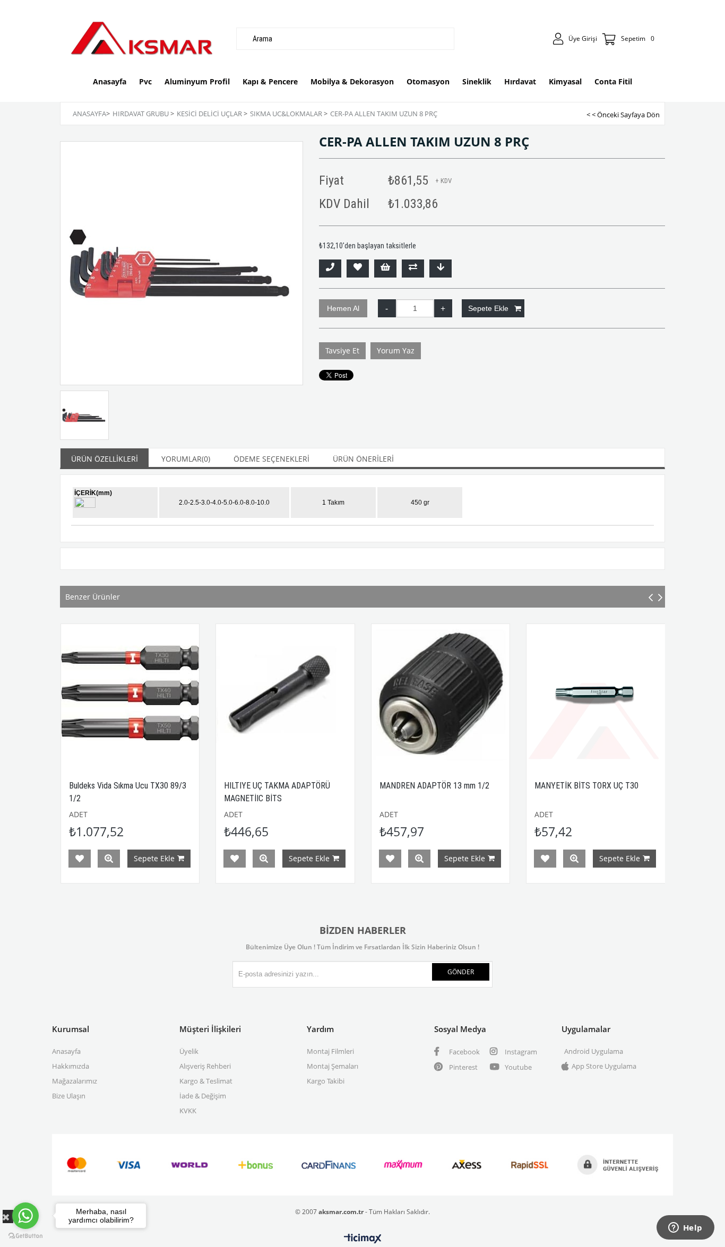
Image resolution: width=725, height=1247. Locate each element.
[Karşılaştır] (413, 268)
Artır (443, 308)
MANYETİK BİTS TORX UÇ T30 (475, 786)
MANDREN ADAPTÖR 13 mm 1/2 (323, 786)
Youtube (517, 1067)
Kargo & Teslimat (205, 1081)
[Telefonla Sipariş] (330, 268)
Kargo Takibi (325, 1081)
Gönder (460, 971)
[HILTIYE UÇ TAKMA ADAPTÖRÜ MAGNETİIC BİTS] (174, 693)
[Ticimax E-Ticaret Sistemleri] (363, 1239)
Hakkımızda (70, 1066)
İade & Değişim (202, 1096)
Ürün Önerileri (363, 459)
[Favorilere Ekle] (358, 268)
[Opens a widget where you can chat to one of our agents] (685, 1228)
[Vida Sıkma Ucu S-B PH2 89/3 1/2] (640, 693)
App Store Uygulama (604, 1066)
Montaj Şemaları (332, 1066)
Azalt (387, 308)
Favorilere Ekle (123, 859)
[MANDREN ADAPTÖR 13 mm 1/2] (329, 693)
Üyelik (188, 1051)
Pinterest (462, 1067)
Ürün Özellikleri (104, 459)
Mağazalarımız (74, 1081)
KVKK (187, 1110)
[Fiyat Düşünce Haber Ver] (440, 268)
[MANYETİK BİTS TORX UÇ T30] (484, 693)
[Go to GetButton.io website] (25, 1236)
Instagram (520, 1052)
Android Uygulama (593, 1051)
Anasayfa (66, 1051)
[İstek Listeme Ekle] (385, 268)
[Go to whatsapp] (25, 1215)
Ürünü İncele (152, 859)
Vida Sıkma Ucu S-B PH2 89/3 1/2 (636, 786)
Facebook (463, 1052)
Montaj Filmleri (330, 1051)
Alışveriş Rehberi (205, 1066)
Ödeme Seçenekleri (271, 459)
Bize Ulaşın (68, 1096)
